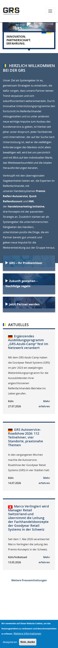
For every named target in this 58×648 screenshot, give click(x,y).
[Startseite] (11, 11)
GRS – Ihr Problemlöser (25, 263)
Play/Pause (30, 24)
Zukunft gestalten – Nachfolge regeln (21, 283)
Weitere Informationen (27, 633)
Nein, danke (27, 642)
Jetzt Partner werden (24, 304)
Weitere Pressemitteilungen (29, 580)
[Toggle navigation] (50, 11)
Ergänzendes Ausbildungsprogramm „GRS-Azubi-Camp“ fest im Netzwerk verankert (28, 342)
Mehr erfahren (44, 403)
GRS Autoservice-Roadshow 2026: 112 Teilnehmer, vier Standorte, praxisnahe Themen (25, 437)
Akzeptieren (10, 642)
